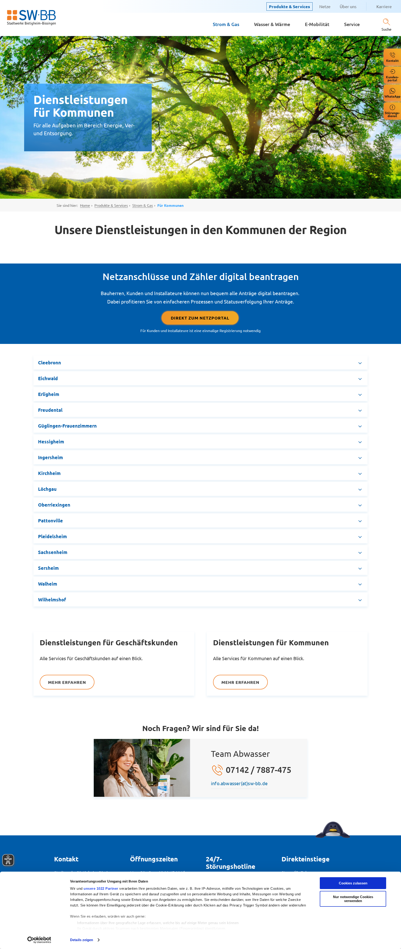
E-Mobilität (317, 24)
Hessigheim (51, 441)
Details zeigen (81, 940)
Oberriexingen (54, 505)
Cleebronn (49, 362)
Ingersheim (50, 457)
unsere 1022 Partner (101, 888)
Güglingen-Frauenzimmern (67, 426)
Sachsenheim (52, 552)
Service (352, 24)
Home (85, 205)
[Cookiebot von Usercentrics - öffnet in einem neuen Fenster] (39, 939)
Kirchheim (49, 473)
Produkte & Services (289, 6)
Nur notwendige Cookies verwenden (353, 899)
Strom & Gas (226, 24)
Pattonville (50, 520)
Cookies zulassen (353, 883)
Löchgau (47, 489)
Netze (324, 6)
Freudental (50, 410)
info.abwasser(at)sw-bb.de (239, 783)
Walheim (47, 584)
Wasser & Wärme (272, 24)
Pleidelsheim (52, 536)
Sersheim (48, 568)
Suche (386, 29)
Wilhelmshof (52, 599)
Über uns (348, 6)
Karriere (384, 6)
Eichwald (48, 378)
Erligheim (48, 394)
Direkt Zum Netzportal (200, 317)
